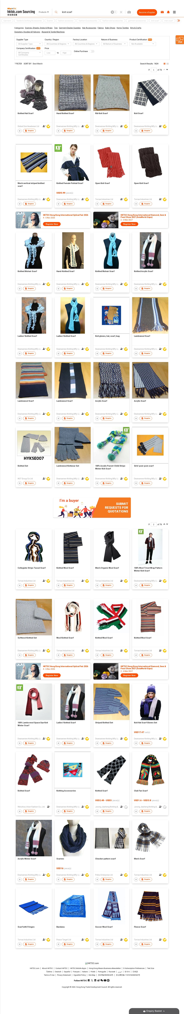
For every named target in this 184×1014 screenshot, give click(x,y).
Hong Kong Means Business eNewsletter (105, 968)
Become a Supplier (147, 12)
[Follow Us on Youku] (108, 980)
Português (102, 972)
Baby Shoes (110, 28)
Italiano (85, 972)
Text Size (150, 968)
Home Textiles (123, 28)
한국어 (127, 972)
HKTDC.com (34, 968)
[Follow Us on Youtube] (105, 980)
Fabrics (101, 28)
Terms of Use (49, 975)
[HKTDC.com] (92, 963)
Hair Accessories (89, 28)
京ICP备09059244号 (105, 975)
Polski (93, 972)
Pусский (112, 972)
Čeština (49, 972)
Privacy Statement (64, 975)
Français (76, 972)
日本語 (135, 972)
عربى (120, 972)
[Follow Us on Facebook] (89, 980)
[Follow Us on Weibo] (98, 980)
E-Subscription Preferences (134, 968)
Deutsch (58, 972)
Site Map (91, 975)
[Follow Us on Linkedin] (95, 980)
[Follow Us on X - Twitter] (92, 980)
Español (67, 972)
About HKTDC (47, 968)
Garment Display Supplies (70, 28)
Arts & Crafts (135, 28)
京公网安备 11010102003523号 (128, 975)
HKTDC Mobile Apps (78, 968)
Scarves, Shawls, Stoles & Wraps (39, 28)
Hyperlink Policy (80, 975)
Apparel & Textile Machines (53, 32)
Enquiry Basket (154, 1011)
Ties (56, 28)
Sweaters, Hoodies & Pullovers (27, 32)
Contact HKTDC (61, 968)
